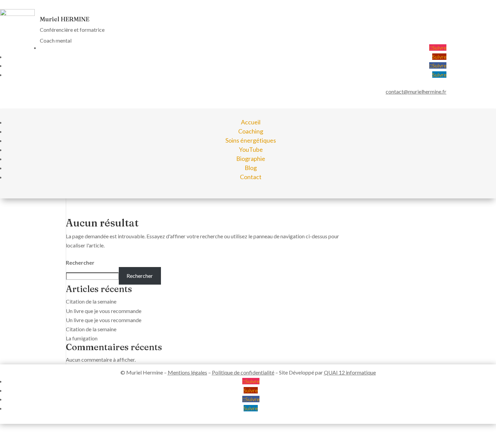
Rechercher (80, 262)
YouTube (251, 149)
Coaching (250, 131)
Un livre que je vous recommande (103, 311)
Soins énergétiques (250, 140)
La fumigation (82, 338)
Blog (251, 167)
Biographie (250, 158)
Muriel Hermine (144, 372)
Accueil (250, 122)
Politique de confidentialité (243, 372)
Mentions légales (187, 372)
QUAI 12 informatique (350, 372)
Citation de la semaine (91, 301)
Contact (250, 177)
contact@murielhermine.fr (416, 91)
